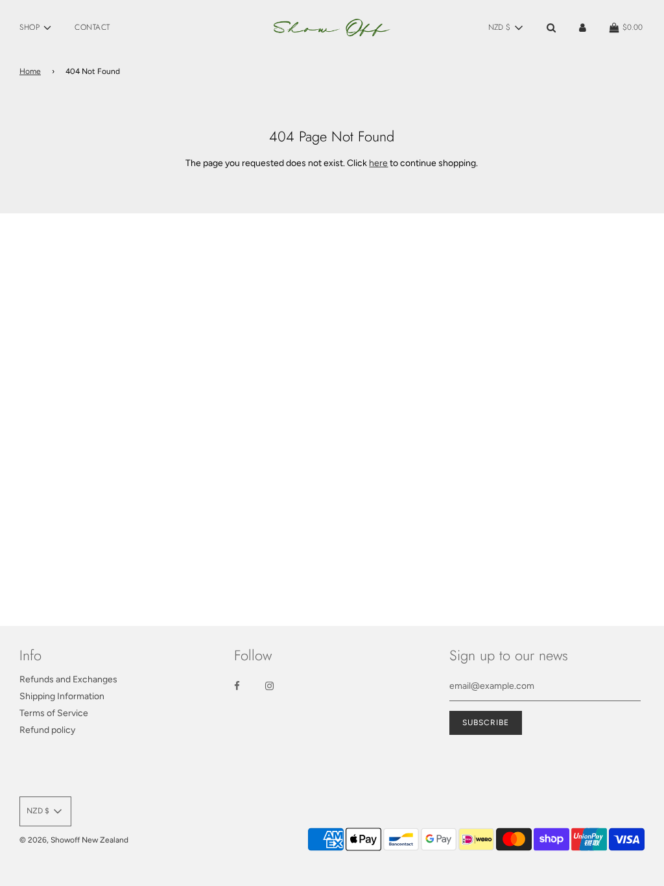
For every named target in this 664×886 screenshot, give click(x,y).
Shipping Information (61, 696)
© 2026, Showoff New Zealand (73, 839)
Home (30, 71)
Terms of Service (53, 713)
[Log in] (582, 27)
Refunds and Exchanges (68, 679)
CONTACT (92, 27)
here (378, 163)
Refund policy (47, 730)
